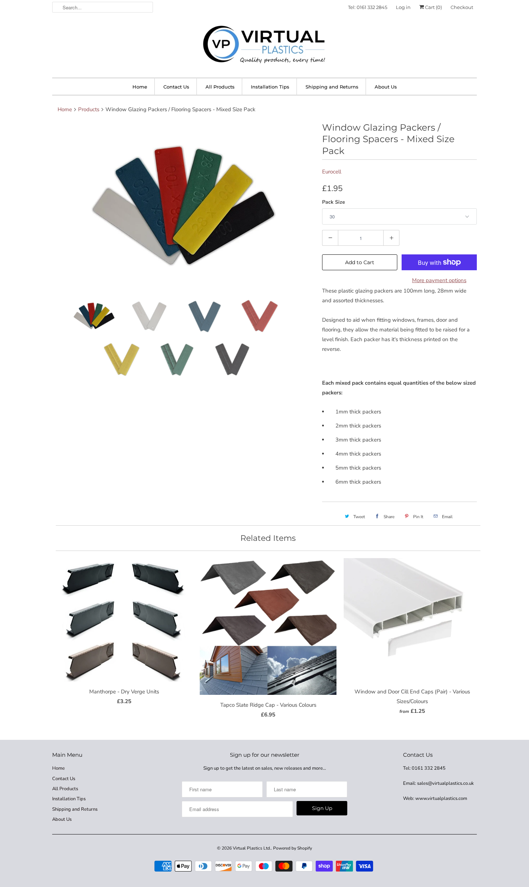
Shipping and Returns (332, 87)
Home (139, 87)
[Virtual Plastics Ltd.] (264, 45)
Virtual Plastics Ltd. (252, 848)
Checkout (462, 7)
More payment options (439, 280)
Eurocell (331, 171)
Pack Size (333, 202)
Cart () (433, 7)
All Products (220, 87)
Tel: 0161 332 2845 (367, 7)
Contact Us (176, 87)
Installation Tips (270, 87)
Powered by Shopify (292, 848)
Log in (403, 7)
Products (88, 109)
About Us (386, 87)
